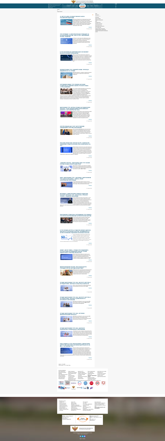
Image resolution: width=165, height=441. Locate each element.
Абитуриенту (96, 5)
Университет (69, 5)
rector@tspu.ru (65, 418)
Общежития (84, 406)
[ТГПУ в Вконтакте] (48, 7)
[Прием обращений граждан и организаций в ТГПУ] (82, 419)
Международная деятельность (99, 26)
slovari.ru (93, 380)
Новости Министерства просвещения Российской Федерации (62, 372)
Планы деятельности (71, 375)
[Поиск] (116, 7)
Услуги (91, 5)
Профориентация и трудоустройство (88, 409)
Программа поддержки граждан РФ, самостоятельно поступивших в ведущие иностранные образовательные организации (82, 374)
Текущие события (97, 16)
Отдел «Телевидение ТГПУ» (87, 407)
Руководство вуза (98, 22)
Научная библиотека (62, 407)
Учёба (77, 5)
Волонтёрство (85, 408)
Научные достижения (74, 408)
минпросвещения (67, 380)
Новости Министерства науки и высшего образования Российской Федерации (63, 375)
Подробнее (90, 27)
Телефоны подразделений (67, 419)
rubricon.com (90, 380)
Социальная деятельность (63, 405)
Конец (69, 365)
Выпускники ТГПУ (73, 410)
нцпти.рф (96, 380)
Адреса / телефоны (82, 438)
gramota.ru (75, 380)
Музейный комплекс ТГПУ (63, 408)
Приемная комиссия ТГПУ (94, 416)
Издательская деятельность (63, 406)
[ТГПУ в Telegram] (49, 7)
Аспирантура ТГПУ (73, 407)
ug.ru (84, 380)
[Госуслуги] (80, 383)
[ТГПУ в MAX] (50, 7)
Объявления (97, 17)
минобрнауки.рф (72, 380)
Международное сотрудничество (76, 409)
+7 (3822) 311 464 (66, 417)
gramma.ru (81, 380)
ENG (115, 5)
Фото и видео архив (98, 27)
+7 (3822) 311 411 (93, 419)
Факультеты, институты (98, 23)
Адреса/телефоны (98, 18)
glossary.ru (78, 380)
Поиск (96, 13)
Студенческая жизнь (86, 405)
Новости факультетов (62, 377)
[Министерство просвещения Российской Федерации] (74, 387)
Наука (73, 5)
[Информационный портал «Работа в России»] (74, 383)
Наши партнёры (80, 377)
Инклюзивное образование (87, 410)
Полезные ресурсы (80, 378)
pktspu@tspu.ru (93, 420)
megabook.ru (86, 380)
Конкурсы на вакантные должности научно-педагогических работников (101, 375)
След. (67, 365)
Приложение (91, 372)
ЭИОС (88, 5)
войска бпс (98, 380)
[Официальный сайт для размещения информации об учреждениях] (68, 388)
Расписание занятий (61, 378)
